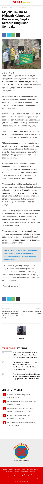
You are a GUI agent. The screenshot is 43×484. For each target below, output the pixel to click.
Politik (23, 469)
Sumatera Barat (20, 478)
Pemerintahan (24, 472)
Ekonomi (16, 472)
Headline (17, 469)
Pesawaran (22, 7)
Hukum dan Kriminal (32, 469)
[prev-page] (3, 384)
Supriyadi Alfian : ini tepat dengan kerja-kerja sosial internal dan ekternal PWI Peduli (10, 315)
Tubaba (24, 476)
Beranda (4, 7)
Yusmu (8, 30)
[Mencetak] (18, 35)
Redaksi (11, 469)
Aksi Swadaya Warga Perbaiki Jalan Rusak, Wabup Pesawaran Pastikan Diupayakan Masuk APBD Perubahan (26, 376)
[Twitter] (9, 35)
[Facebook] (4, 35)
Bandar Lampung (20, 474)
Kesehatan (9, 472)
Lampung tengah (33, 476)
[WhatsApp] (13, 35)
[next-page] (6, 384)
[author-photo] (21, 335)
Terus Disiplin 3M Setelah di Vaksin (32, 313)
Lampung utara (8, 476)
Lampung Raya (13, 7)
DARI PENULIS (22, 348)
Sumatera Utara (9, 478)
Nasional (32, 472)
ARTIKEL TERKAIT (8, 348)
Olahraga (35, 478)
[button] (3, 2)
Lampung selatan (31, 474)
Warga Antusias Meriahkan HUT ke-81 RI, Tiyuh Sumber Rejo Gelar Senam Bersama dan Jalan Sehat (26, 355)
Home (5, 469)
